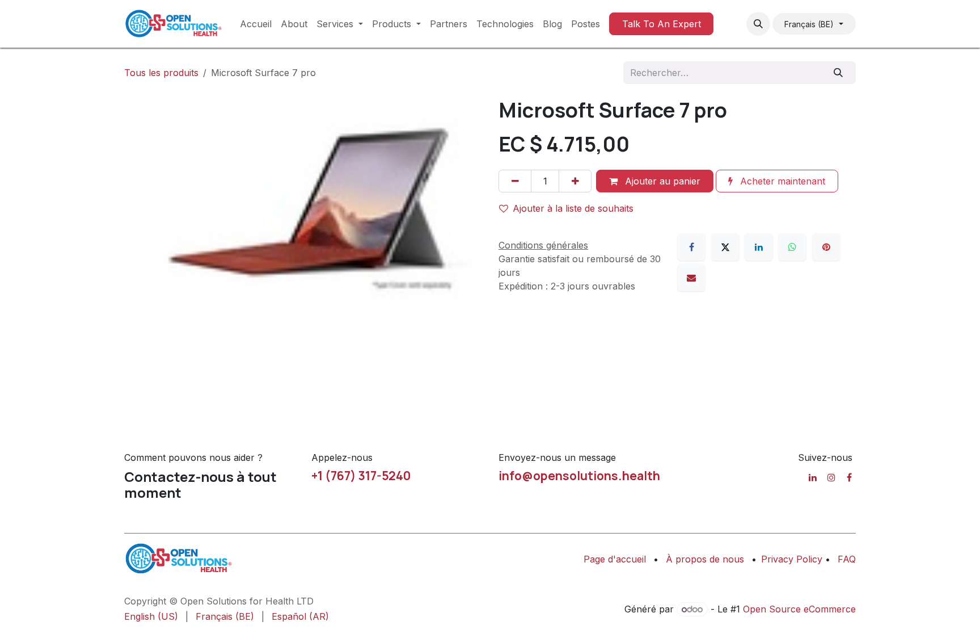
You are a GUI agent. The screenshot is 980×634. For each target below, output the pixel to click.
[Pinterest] (826, 247)
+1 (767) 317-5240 (361, 476)
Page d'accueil (615, 559)
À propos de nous (705, 559)
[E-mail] (691, 277)
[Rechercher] (838, 72)
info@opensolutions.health (579, 476)
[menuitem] (255, 23)
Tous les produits (161, 72)
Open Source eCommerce (799, 609)
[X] (725, 247)
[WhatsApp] (792, 247)
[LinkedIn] (758, 247)
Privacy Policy (793, 559)
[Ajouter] (575, 181)
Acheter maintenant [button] (781, 181)
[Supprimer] (515, 181)
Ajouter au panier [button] (661, 181)
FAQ (847, 559)
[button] (758, 24)
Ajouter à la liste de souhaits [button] (573, 208)
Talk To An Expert (661, 24)
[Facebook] (691, 247)
